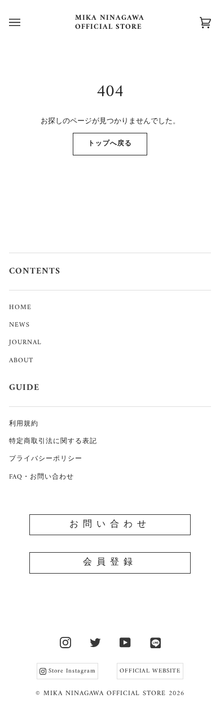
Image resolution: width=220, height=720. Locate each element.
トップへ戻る (110, 144)
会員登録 (110, 562)
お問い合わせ (110, 524)
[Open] (26, 22)
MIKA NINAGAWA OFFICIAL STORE (104, 694)
